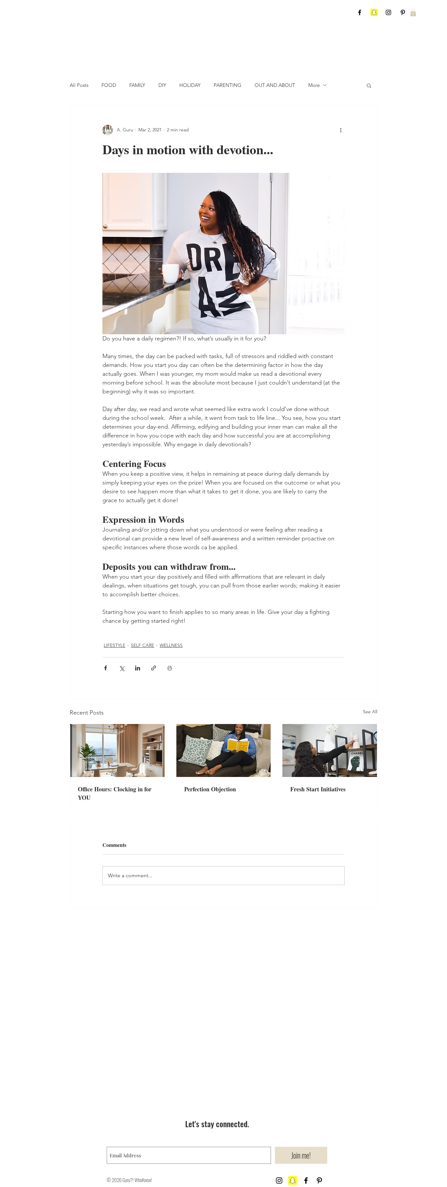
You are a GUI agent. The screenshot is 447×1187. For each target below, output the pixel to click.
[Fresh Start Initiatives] (329, 750)
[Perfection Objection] (223, 750)
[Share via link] (154, 668)
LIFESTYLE (114, 645)
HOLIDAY (190, 85)
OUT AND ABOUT (275, 85)
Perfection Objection (210, 789)
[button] (413, 12)
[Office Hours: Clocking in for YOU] (117, 750)
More (314, 85)
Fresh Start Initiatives (318, 789)
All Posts (79, 85)
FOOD (108, 85)
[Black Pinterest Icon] (402, 12)
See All (370, 712)
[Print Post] (170, 668)
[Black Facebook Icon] (359, 12)
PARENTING (227, 85)
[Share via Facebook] (105, 668)
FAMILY (137, 85)
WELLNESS (171, 645)
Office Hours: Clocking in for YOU (115, 793)
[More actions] (341, 130)
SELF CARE (142, 645)
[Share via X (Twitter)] (121, 668)
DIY (162, 85)
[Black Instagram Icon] (388, 12)
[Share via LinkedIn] (137, 668)
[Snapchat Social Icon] (374, 12)
